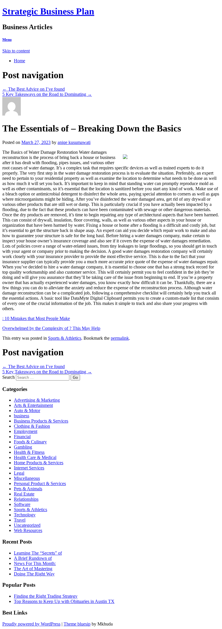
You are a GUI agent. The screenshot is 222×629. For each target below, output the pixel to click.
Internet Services (29, 467)
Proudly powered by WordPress (31, 623)
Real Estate (24, 493)
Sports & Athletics (64, 338)
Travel (19, 520)
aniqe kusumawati (74, 142)
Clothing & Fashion (32, 426)
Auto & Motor (27, 410)
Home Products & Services (38, 462)
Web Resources (28, 530)
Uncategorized (27, 525)
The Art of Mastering (33, 568)
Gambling (23, 447)
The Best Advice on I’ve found (33, 89)
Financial (22, 436)
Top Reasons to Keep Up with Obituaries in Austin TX (64, 601)
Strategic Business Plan (48, 11)
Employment (25, 431)
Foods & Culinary (30, 441)
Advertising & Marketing (37, 400)
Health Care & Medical (35, 457)
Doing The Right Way (34, 573)
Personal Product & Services (40, 483)
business (21, 415)
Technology (25, 514)
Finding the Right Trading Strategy (45, 596)
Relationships (26, 499)
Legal (19, 473)
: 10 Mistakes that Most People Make (36, 318)
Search (8, 377)
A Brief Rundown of (33, 558)
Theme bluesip (77, 623)
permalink (120, 338)
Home (19, 60)
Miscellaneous (27, 478)
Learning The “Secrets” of (38, 553)
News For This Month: (35, 563)
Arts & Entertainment (33, 405)
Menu (7, 39)
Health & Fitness (29, 452)
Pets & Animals (28, 488)
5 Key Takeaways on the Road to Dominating (47, 94)
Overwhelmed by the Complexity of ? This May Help (51, 328)
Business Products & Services (41, 420)
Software (22, 504)
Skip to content (16, 50)
